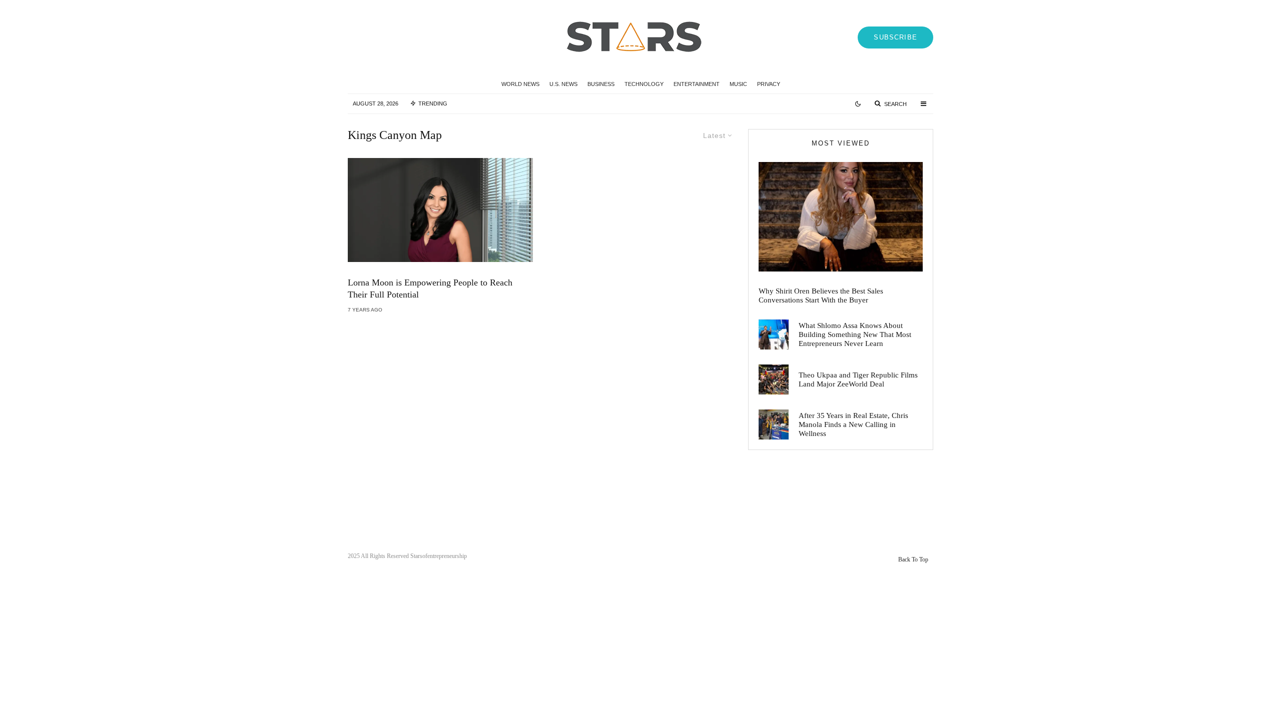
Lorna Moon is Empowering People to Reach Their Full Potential (430, 289)
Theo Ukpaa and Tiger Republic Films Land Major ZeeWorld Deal (858, 379)
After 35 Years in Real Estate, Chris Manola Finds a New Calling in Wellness (853, 425)
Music (738, 84)
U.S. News (563, 84)
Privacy (768, 84)
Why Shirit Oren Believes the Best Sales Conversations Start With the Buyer (821, 295)
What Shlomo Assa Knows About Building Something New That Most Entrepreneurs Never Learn (855, 335)
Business (600, 84)
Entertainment (697, 84)
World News (520, 84)
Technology (644, 84)
